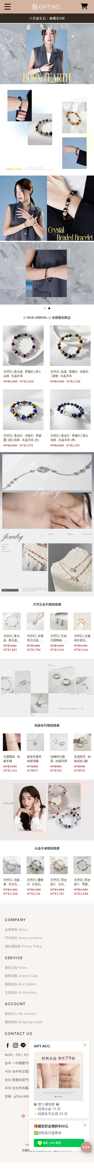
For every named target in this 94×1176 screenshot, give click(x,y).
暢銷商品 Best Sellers (20, 984)
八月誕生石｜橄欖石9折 (47, 18)
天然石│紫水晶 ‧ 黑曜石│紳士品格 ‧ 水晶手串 (22, 374)
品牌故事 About (16, 929)
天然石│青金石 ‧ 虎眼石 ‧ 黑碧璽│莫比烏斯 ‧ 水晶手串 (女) (22, 438)
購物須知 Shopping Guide (23, 1022)
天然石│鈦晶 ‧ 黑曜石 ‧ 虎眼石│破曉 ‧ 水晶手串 (69, 374)
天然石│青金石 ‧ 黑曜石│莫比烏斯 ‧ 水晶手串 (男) (69, 438)
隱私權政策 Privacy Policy (23, 946)
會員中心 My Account (20, 1013)
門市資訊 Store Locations (23, 938)
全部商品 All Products (20, 992)
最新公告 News (16, 967)
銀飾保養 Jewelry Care (21, 976)
